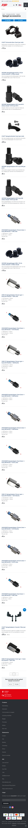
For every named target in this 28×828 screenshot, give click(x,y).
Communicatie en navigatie (8, 712)
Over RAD (4, 769)
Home (3, 14)
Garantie (4, 752)
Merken (4, 725)
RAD (3, 759)
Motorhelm (4, 709)
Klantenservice (5, 732)
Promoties (4, 722)
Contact (4, 735)
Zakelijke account (6, 775)
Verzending (4, 745)
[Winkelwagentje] (16, 5)
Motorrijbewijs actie (6, 782)
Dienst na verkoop (6, 755)
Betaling (4, 742)
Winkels (4, 765)
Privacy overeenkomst (21, 823)
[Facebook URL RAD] (10, 807)
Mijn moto (4, 728)
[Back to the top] (26, 826)
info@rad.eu (14, 823)
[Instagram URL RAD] (12, 807)
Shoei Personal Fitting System (8, 785)
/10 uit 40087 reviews (7, 1)
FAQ (3, 739)
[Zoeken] (26, 9)
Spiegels (18, 14)
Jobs (3, 772)
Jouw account (5, 762)
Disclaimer (14, 825)
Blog (3, 778)
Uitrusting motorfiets (10, 14)
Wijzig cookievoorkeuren (7, 788)
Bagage (4, 718)
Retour (3, 748)
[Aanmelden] (14, 5)
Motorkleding (5, 705)
